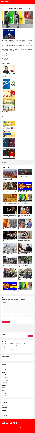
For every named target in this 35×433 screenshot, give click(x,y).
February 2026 (4, 375)
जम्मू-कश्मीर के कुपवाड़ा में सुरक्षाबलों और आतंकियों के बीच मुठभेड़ (25, 266)
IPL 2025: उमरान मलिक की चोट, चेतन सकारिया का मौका (24, 228)
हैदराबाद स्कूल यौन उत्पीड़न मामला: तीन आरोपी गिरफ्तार (24, 216)
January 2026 (4, 377)
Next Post (32, 162)
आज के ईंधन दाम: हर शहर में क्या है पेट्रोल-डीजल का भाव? (24, 204)
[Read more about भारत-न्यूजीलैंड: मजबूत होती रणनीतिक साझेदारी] (10, 272)
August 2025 (4, 385)
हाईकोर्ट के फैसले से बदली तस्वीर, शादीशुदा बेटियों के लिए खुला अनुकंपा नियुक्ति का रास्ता (13, 343)
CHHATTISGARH (5, 402)
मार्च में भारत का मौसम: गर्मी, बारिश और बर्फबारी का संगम (9, 228)
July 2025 (4, 387)
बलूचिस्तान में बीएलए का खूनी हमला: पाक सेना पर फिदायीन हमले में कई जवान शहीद (9, 266)
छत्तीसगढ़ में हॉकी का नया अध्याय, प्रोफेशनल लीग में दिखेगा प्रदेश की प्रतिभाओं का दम (13, 347)
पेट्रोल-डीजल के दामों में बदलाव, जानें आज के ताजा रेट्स (25, 291)
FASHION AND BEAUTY (6, 408)
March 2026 (4, 374)
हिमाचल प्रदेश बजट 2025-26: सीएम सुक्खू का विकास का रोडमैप (25, 279)
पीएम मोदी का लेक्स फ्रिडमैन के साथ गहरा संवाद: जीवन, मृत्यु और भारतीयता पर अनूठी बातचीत (25, 253)
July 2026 (4, 367)
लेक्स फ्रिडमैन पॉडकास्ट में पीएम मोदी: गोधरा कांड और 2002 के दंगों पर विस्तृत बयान (9, 216)
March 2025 (4, 393)
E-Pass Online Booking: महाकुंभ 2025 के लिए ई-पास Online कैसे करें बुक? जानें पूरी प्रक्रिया (25, 176)
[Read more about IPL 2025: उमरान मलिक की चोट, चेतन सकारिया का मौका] (25, 222)
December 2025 (5, 379)
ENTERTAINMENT (5, 407)
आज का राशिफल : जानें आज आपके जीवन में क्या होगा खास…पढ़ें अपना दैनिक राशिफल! (25, 191)
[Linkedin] (14, 427)
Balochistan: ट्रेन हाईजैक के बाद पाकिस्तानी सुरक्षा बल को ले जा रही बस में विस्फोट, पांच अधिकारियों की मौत (10, 191)
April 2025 (4, 392)
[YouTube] (23, 427)
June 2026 (4, 369)
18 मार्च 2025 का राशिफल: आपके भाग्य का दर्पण (9, 290)
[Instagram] (17, 427)
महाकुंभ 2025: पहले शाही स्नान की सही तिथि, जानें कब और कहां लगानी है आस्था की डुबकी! (10, 179)
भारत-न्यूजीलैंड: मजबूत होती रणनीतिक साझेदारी (9, 277)
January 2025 (4, 395)
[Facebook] (20, 427)
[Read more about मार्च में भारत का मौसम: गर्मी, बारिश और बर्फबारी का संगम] (10, 222)
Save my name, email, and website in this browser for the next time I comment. (16, 319)
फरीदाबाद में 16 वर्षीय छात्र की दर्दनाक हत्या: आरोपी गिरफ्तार (9, 240)
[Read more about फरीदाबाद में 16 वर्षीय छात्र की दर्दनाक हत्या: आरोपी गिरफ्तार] (10, 234)
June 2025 (4, 388)
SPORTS (3, 413)
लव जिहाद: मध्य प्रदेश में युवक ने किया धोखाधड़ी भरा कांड (24, 241)
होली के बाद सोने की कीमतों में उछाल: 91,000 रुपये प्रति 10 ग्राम (10, 204)
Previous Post (3, 162)
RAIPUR (3, 412)
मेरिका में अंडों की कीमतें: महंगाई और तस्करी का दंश (9, 254)
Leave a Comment (5, 9)
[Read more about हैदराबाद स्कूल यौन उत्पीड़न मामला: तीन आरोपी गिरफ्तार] (25, 210)
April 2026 (4, 372)
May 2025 (4, 390)
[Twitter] (11, 427)
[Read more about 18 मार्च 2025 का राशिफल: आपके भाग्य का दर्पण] (10, 285)
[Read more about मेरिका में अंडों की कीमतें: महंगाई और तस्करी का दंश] (10, 248)
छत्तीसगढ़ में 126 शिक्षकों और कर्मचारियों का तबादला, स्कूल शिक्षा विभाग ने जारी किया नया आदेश (14, 345)
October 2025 (4, 382)
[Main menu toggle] (33, 2)
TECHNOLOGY (4, 415)
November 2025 (5, 380)
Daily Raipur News (5, 405)
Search (3, 334)
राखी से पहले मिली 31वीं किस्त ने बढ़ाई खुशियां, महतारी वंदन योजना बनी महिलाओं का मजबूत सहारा (14, 349)
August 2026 (4, 366)
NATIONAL (10, 9)
